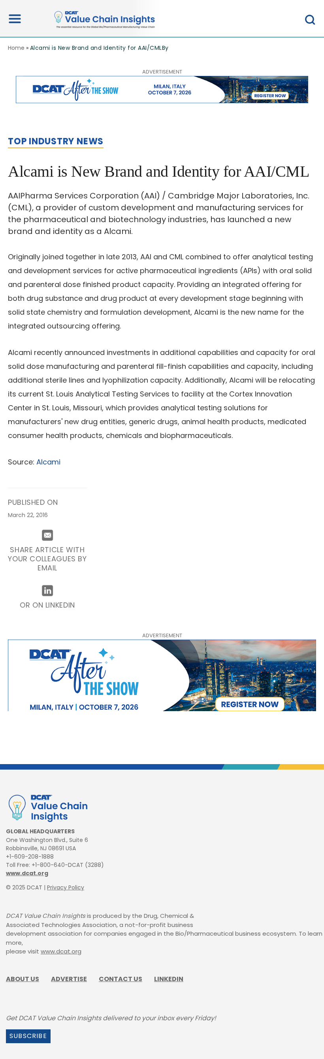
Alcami (48, 462)
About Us (22, 978)
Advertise (69, 978)
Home (16, 48)
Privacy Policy (65, 887)
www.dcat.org (27, 873)
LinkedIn (168, 978)
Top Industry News (56, 141)
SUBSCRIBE (28, 1035)
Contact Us (120, 978)
